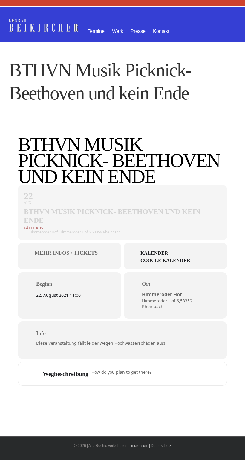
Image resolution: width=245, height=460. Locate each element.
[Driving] (171, 373)
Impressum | (140, 446)
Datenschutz (161, 446)
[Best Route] (159, 373)
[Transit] (183, 373)
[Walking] (194, 373)
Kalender (154, 253)
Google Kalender (165, 260)
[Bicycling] (206, 373)
